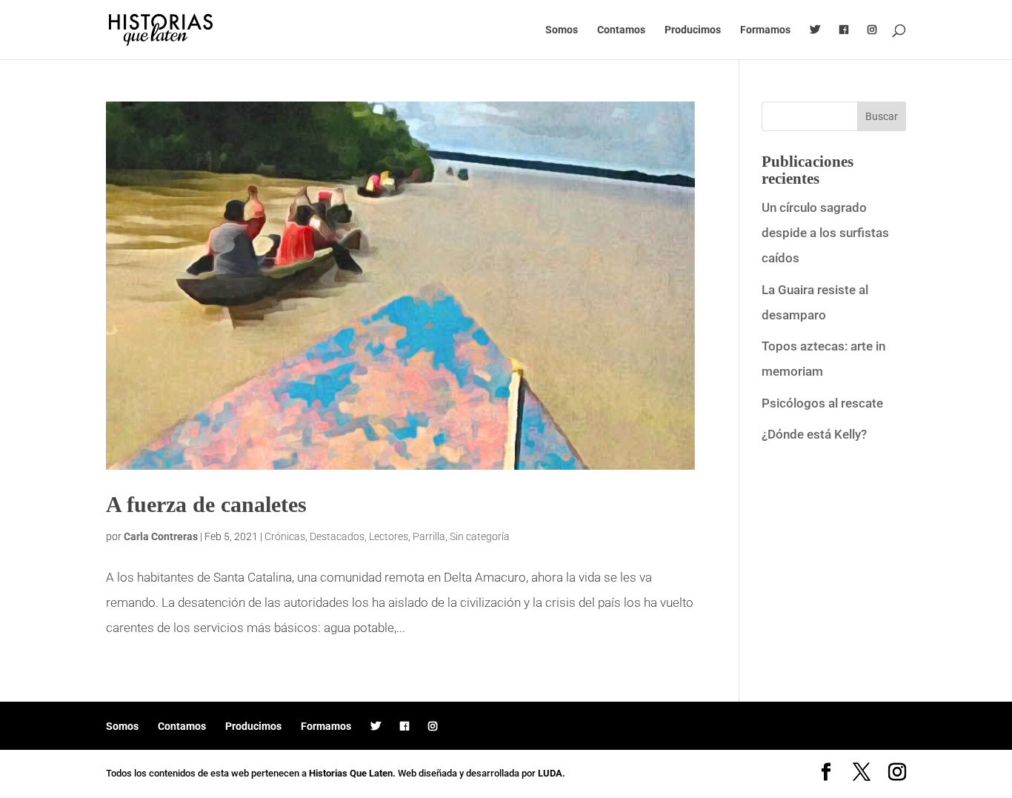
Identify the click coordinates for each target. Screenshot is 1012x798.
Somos (561, 30)
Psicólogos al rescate (822, 403)
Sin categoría (480, 536)
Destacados (337, 536)
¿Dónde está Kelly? (814, 434)
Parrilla (429, 536)
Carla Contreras (161, 536)
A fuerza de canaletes (206, 504)
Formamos (765, 30)
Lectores (388, 536)
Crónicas (284, 536)
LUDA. (551, 773)
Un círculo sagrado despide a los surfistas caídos (825, 232)
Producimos (693, 30)
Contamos (621, 30)
